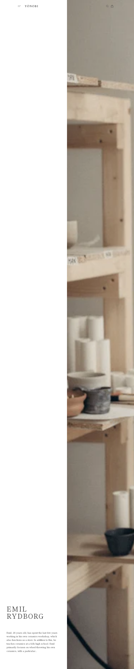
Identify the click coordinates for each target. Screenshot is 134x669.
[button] (19, 6)
